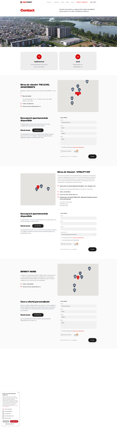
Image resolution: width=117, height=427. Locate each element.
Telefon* (62, 131)
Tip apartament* (63, 232)
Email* (61, 125)
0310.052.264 (37, 315)
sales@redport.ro (78, 66)
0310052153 (30, 103)
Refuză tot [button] (6, 421)
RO (92, 2)
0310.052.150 (37, 130)
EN (95, 2)
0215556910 (67, 192)
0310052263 (30, 284)
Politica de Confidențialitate (78, 147)
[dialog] (10, 408)
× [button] (18, 392)
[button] (78, 94)
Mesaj (61, 136)
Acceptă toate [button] (14, 421)
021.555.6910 (37, 226)
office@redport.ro (78, 64)
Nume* (61, 120)
